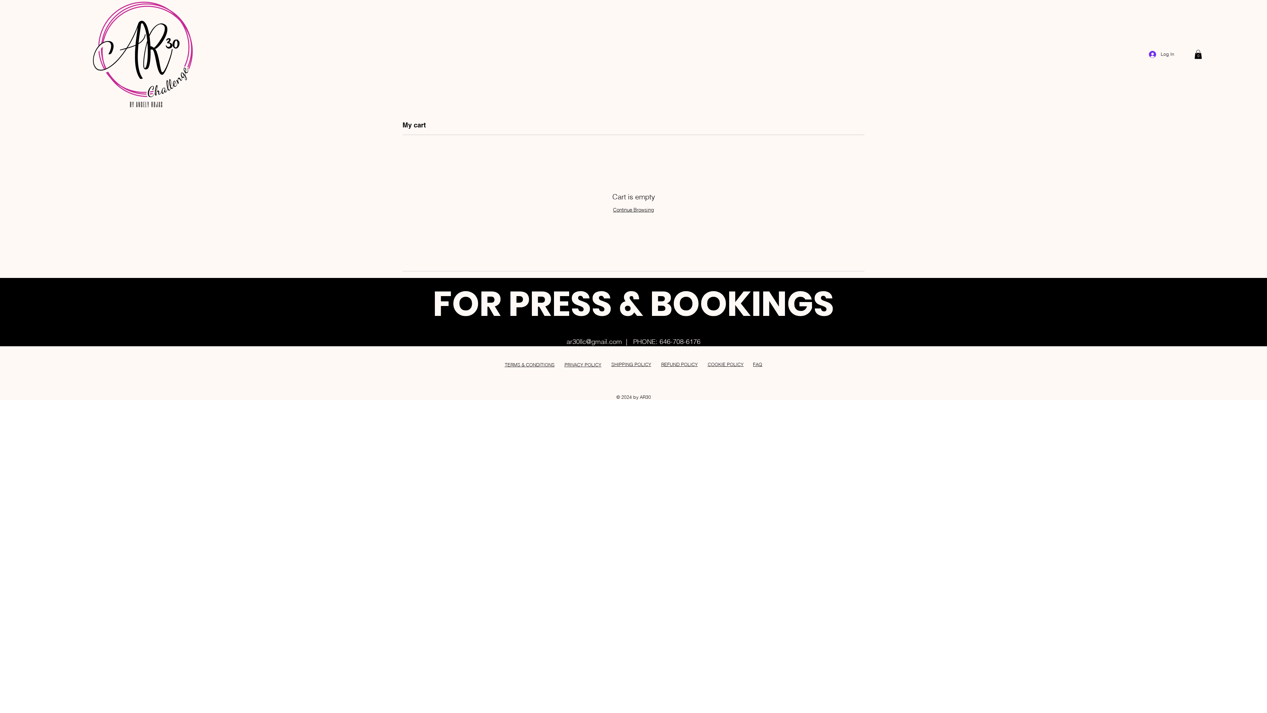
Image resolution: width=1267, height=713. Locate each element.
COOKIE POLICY (726, 364)
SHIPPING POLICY (631, 364)
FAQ (757, 364)
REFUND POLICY (679, 364)
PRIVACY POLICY (583, 365)
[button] (1198, 54)
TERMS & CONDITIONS (530, 365)
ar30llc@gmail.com (594, 341)
